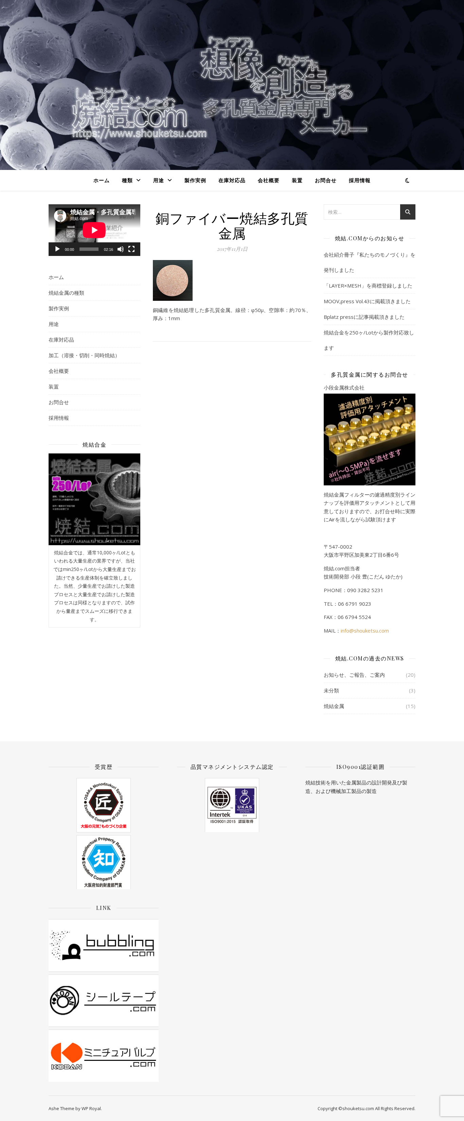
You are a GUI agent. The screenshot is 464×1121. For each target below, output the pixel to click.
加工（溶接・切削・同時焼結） (84, 355)
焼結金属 (334, 706)
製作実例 (195, 180)
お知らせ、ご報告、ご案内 (354, 674)
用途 (158, 180)
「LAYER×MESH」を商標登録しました (368, 285)
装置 (297, 180)
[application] (94, 230)
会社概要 (269, 180)
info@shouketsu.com (365, 630)
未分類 (331, 690)
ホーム (101, 180)
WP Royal (91, 1108)
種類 (127, 180)
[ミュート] (120, 249)
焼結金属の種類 (66, 292)
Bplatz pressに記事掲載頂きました (364, 316)
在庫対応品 (232, 180)
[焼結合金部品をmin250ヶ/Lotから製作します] (94, 499)
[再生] (57, 249)
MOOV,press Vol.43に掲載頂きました (367, 301)
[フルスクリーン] (131, 249)
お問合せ (326, 180)
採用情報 (360, 180)
